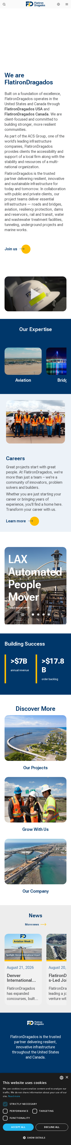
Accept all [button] (18, 1127)
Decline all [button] (51, 1127)
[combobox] (61, 1078)
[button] (35, 1138)
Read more (15, 607)
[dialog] (35, 1109)
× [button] (66, 1077)
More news (32, 924)
